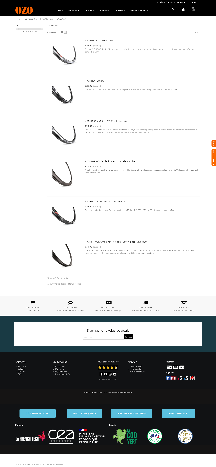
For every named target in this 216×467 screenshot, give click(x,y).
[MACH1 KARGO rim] (64, 96)
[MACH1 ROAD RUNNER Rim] (64, 55)
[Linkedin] (114, 374)
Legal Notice (127, 392)
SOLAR (89, 10)
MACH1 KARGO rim (94, 81)
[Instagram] (110, 374)
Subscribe (128, 337)
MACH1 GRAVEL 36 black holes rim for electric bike (110, 161)
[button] (38, 413)
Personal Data (117, 392)
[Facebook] (101, 374)
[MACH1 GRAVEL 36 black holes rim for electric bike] (64, 176)
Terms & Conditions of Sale (101, 392)
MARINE (119, 10)
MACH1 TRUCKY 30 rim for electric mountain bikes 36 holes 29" (116, 242)
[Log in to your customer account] (183, 10)
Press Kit (87, 392)
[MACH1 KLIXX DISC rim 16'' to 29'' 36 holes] (64, 216)
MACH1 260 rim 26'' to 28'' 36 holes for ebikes (107, 121)
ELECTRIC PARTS (138, 10)
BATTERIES (73, 10)
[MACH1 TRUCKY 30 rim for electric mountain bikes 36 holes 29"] (64, 256)
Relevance (52, 32)
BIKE (59, 10)
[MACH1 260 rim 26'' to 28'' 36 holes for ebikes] (64, 136)
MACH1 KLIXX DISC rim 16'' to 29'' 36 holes (105, 201)
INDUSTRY (104, 10)
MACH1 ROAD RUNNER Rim (99, 40)
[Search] (173, 9)
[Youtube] (106, 374)
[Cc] (169, 367)
